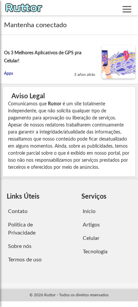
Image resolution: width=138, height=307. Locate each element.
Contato (17, 211)
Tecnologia (95, 251)
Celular (91, 238)
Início (89, 211)
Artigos (91, 224)
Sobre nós (19, 246)
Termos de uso (25, 259)
